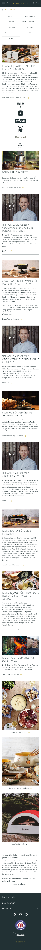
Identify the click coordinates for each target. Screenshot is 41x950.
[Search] (7, 3)
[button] (20, 885)
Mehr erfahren (20, 934)
